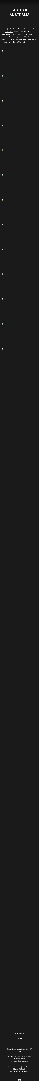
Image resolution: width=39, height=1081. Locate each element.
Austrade (9, 32)
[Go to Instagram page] (19, 1080)
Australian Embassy (21, 29)
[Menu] (34, 3)
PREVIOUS (20, 1034)
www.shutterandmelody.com (19, 1071)
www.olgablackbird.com (19, 1061)
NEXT (19, 1038)
